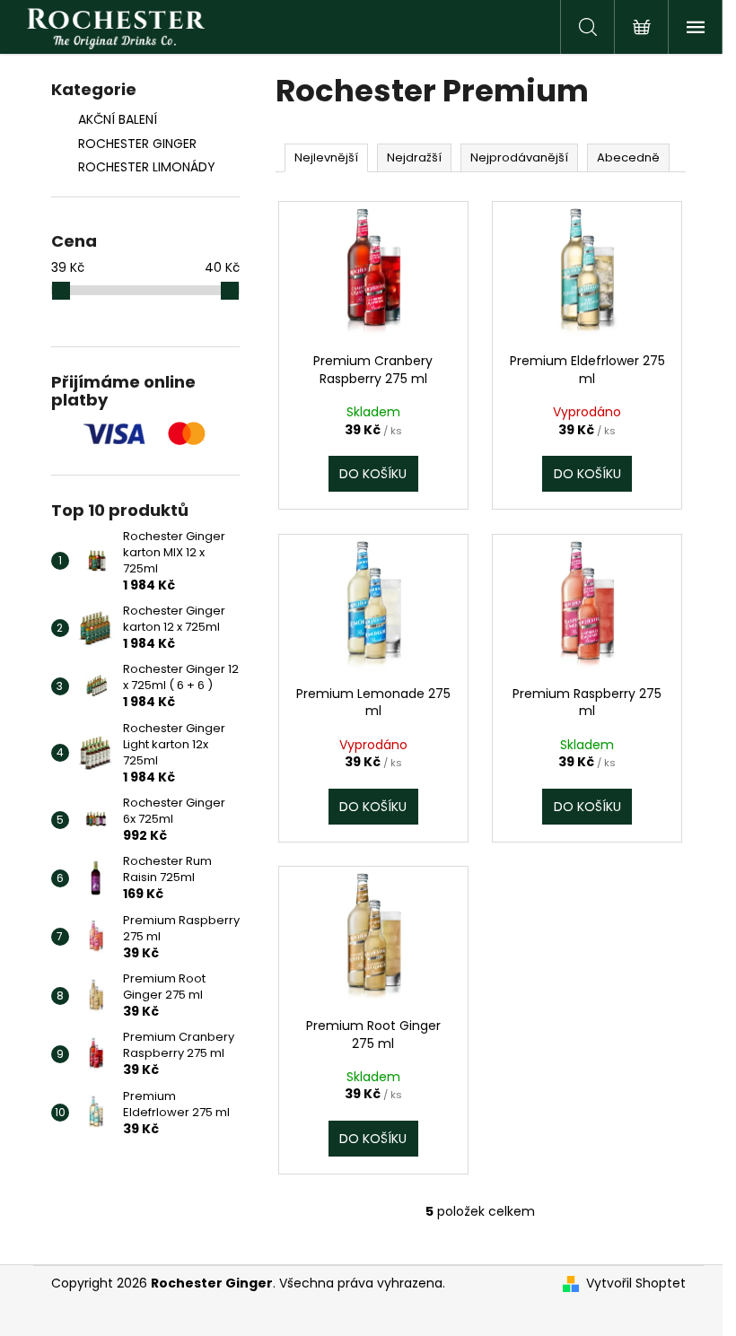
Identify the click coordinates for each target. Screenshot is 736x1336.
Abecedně (628, 157)
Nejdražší (414, 157)
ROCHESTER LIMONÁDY (146, 167)
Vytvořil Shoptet (636, 1283)
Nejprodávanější (519, 157)
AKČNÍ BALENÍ (117, 119)
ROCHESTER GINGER (137, 144)
